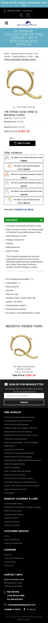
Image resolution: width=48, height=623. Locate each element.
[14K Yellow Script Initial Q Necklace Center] (24, 101)
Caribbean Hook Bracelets (15, 439)
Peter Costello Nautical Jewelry (17, 471)
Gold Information (11, 518)
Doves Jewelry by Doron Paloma (18, 421)
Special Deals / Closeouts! (15, 489)
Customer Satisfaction (13, 558)
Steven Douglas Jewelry (14, 464)
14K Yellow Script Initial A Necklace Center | (26, 167)
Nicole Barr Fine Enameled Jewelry (19, 453)
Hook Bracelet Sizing (13, 503)
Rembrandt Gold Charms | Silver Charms (21, 435)
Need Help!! (8, 209)
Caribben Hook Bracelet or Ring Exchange (22, 507)
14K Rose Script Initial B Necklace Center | (27, 184)
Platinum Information (13, 511)
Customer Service (12, 539)
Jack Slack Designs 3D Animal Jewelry (20, 482)
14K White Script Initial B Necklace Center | (26, 193)
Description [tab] (11, 220)
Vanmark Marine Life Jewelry (16, 424)
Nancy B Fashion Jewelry (14, 475)
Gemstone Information (14, 514)
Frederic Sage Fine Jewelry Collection (20, 428)
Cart (29, 15)
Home (6, 536)
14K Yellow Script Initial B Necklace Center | (26, 201)
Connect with (12, 609)
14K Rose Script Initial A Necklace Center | (26, 176)
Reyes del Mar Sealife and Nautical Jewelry (22, 460)
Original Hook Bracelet (14, 449)
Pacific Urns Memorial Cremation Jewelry (22, 485)
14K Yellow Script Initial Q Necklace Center (24, 368)
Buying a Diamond (12, 522)
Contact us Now (23, 209)
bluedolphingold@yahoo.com (21, 604)
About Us (8, 554)
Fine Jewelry (9, 493)
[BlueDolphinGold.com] (27, 25)
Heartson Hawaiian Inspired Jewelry (19, 417)
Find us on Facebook (13, 543)
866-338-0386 (13, 11)
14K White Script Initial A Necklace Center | (27, 159)
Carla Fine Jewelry (12, 467)
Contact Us (27, 11)
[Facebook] (30, 610)
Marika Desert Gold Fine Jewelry (18, 457)
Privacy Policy (10, 562)
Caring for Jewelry (12, 525)
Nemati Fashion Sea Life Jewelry (18, 432)
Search (22, 15)
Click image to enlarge (26, 107)
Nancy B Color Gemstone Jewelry (18, 478)
